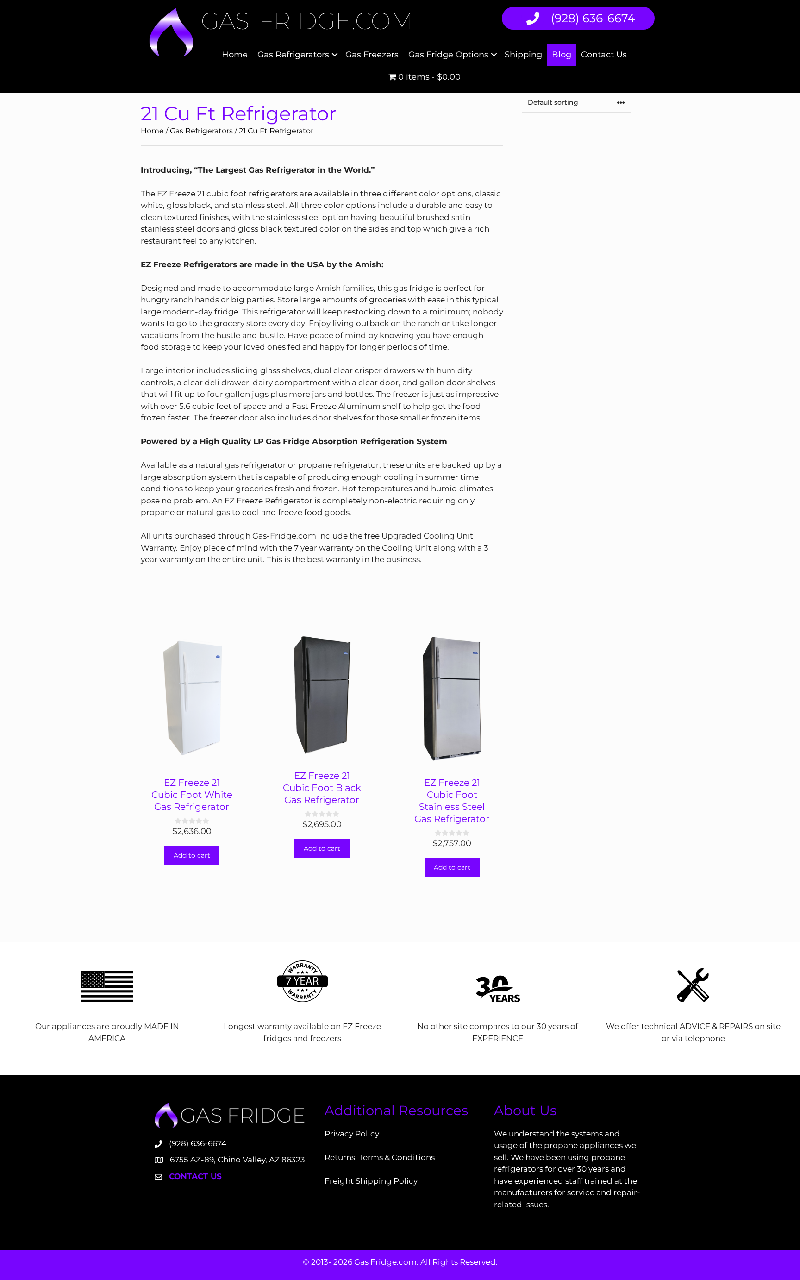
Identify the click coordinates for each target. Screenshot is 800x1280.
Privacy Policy (352, 1133)
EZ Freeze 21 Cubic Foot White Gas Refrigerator (191, 794)
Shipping (523, 54)
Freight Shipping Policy (371, 1181)
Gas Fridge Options (448, 54)
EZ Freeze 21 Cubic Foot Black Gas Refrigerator (322, 787)
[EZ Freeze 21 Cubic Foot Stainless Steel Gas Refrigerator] (452, 761)
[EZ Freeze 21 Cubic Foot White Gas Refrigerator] (192, 761)
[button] (334, 55)
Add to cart (192, 855)
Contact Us (604, 54)
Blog (561, 54)
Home (235, 54)
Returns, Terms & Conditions (380, 1157)
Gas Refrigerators (293, 54)
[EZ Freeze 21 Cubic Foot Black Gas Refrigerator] (322, 754)
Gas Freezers (372, 54)
